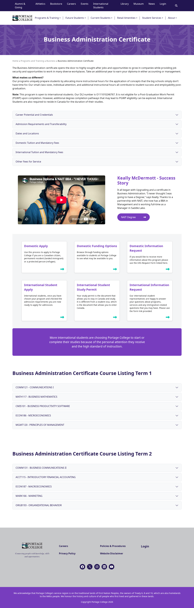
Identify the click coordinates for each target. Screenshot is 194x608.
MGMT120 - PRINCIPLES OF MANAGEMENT (40, 424)
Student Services (151, 17)
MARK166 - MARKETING (29, 496)
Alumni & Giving (20, 5)
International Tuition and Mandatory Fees (39, 152)
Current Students (100, 17)
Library (125, 3)
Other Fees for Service (28, 161)
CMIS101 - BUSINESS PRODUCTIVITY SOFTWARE (43, 406)
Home (15, 60)
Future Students (74, 17)
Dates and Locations (27, 133)
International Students (100, 5)
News (152, 3)
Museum (139, 3)
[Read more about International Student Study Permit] (115, 317)
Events (84, 3)
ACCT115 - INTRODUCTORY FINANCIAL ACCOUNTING (46, 477)
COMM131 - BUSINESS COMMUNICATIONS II (41, 467)
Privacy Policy (67, 553)
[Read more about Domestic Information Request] (168, 269)
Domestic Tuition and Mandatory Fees (37, 142)
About (171, 17)
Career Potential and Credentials (34, 114)
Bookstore (56, 3)
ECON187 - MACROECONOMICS (34, 486)
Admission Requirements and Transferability (41, 124)
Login (163, 3)
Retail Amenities (126, 17)
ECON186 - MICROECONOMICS (33, 415)
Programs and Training (32, 60)
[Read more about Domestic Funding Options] (115, 269)
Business (50, 60)
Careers (71, 3)
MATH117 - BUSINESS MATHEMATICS (36, 396)
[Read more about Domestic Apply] (62, 269)
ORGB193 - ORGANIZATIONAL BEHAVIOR (39, 505)
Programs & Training (47, 17)
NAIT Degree (128, 217)
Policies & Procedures (113, 546)
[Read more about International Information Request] (168, 317)
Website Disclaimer (111, 553)
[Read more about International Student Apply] (62, 317)
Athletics (40, 3)
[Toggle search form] (176, 5)
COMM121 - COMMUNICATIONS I (35, 387)
